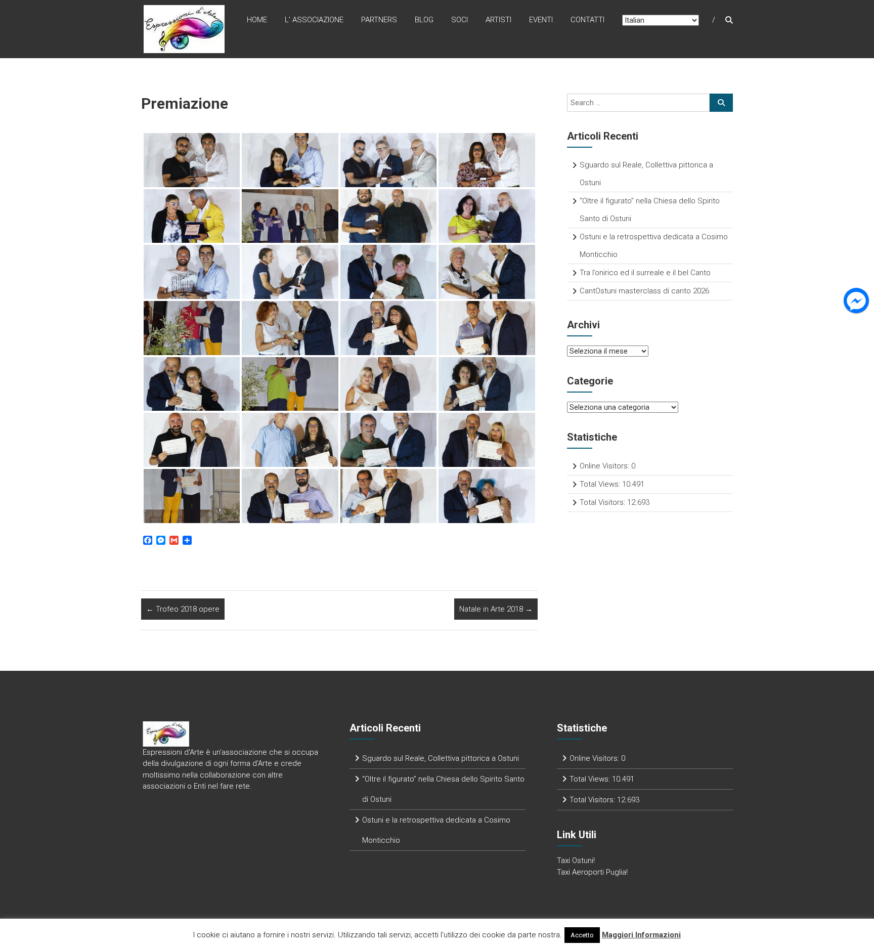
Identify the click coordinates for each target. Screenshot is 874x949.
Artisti (498, 19)
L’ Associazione (314, 19)
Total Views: (601, 484)
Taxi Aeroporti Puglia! (592, 872)
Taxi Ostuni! (576, 860)
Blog (424, 19)
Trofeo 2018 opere (183, 609)
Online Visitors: (605, 465)
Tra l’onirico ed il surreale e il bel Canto (645, 272)
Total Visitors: (603, 502)
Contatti (587, 19)
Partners (379, 19)
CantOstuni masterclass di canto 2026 (644, 290)
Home (257, 19)
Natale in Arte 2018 (496, 609)
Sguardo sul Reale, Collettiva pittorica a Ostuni (440, 758)
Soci (459, 19)
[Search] (721, 103)
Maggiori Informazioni (641, 934)
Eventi (541, 19)
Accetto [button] (582, 935)
